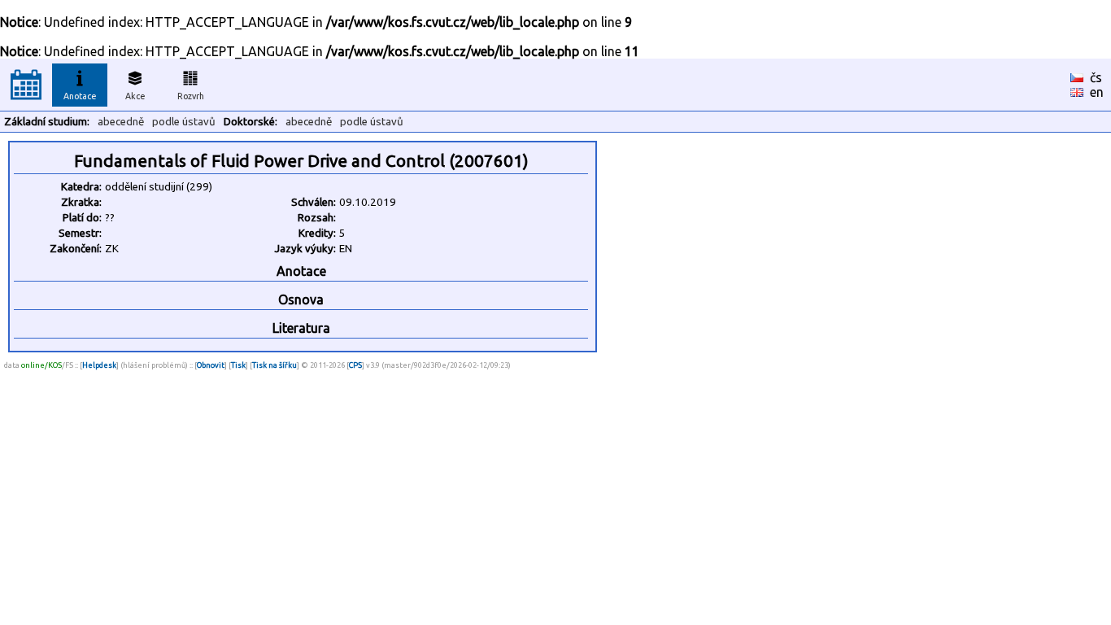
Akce (135, 96)
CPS (355, 365)
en (1097, 92)
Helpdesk (99, 365)
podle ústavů (184, 122)
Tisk (238, 365)
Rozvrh (190, 96)
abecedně (121, 122)
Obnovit (210, 365)
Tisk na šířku (274, 365)
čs (1096, 77)
